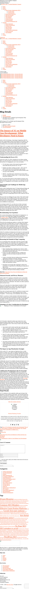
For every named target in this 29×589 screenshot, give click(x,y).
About (4, 555)
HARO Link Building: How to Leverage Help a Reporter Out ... (10, 515)
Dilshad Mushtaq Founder (9, 126)
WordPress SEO (10, 537)
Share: (1, 430)
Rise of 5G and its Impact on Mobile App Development (14, 428)
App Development (7, 116)
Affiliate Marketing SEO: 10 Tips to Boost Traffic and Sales (9, 503)
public (5, 486)
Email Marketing (7, 477)
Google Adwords (7, 480)
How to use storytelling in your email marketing (18, 524)
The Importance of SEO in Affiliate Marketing (14, 530)
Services (4, 558)
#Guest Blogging (6, 499)
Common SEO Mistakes (9, 505)
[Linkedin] (14, 424)
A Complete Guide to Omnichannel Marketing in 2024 (13, 500)
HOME (4, 115)
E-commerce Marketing (8, 476)
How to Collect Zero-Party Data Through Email (11, 519)
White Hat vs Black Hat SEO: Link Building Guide (8, 535)
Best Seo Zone (10, 584)
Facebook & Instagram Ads (9, 479)
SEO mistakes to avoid (9, 528)
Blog (4, 556)
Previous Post (3, 432)
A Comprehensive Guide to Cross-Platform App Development (13, 438)
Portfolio (4, 559)
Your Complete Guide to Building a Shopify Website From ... (13, 538)
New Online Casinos (7, 482)
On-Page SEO (20, 526)
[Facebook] (10, 424)
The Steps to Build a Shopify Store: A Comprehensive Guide (12, 532)
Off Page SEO (6, 484)
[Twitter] (12, 424)
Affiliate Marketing (7, 471)
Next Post (2, 437)
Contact (4, 560)
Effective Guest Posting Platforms (13, 508)
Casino (4, 474)
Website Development (8, 492)
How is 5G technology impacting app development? (13, 427)
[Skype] (18, 424)
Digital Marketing (7, 475)
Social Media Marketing (8, 490)
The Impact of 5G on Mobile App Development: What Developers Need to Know (13, 133)
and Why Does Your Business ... (24, 503)
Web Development (7, 568)
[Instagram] (16, 424)
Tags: (1, 427)
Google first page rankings (14, 511)
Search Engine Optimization (9, 487)
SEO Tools (5, 488)
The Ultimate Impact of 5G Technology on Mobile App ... (13, 429)
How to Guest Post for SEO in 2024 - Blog (13, 520)
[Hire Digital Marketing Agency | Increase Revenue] (11, 74)
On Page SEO (6, 485)
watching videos (4, 217)
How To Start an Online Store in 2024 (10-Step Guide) (9, 523)
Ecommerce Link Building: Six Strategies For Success (17, 506)
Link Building (6, 481)
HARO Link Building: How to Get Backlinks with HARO (19, 513)
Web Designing (6, 491)
